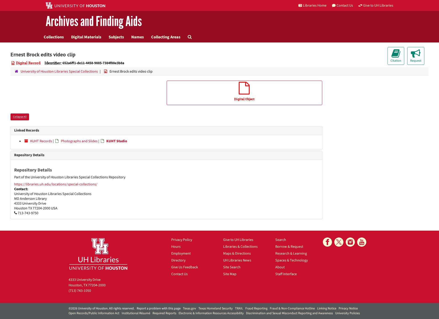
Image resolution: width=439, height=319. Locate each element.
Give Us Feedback (184, 267)
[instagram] (350, 242)
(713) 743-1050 (80, 290)
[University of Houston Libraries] (98, 254)
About (280, 267)
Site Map (229, 274)
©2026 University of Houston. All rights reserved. (101, 308)
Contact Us (179, 274)
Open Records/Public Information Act (94, 313)
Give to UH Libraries (238, 239)
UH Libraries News (237, 260)
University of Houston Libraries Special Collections (59, 71)
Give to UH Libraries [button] (378, 5)
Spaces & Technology (291, 260)
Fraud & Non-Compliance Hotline (292, 308)
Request (415, 60)
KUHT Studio (116, 141)
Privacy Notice (348, 308)
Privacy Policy (181, 239)
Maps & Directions (237, 253)
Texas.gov (189, 308)
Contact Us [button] (345, 5)
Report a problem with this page (159, 308)
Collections (54, 37)
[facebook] (327, 242)
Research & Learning (291, 253)
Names (137, 37)
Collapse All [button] (20, 117)
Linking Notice (326, 308)
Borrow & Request (289, 246)
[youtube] (361, 242)
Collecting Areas (165, 37)
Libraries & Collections (240, 246)
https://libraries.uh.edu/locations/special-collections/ (55, 184)
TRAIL (239, 308)
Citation (396, 60)
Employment (181, 253)
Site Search (232, 267)
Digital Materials (86, 37)
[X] (338, 242)
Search (280, 239)
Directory (178, 260)
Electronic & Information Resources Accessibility (211, 313)
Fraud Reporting (256, 308)
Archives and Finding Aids (94, 21)
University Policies (347, 313)
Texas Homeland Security (215, 308)
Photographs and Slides (79, 141)
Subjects (116, 37)
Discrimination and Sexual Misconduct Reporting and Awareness (289, 313)
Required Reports (164, 313)
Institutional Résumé (136, 313)
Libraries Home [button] (315, 5)
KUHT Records (41, 141)
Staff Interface (286, 274)
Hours (176, 246)
